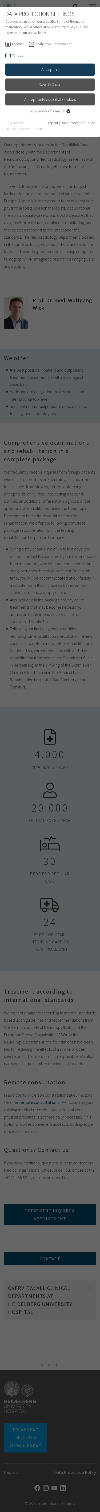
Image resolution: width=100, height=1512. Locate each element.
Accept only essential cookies (50, 99)
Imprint (52, 122)
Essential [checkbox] (18, 43)
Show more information (48, 111)
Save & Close (50, 84)
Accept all (50, 69)
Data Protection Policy (78, 122)
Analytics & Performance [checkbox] (53, 43)
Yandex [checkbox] (17, 55)
